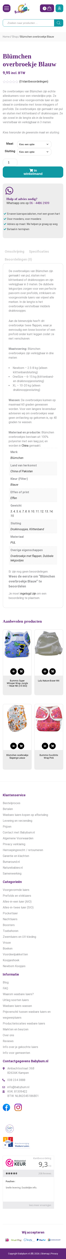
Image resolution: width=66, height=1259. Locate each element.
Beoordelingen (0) (18, 259)
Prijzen (7, 826)
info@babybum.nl (18, 1087)
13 (46, 511)
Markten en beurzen (15, 1029)
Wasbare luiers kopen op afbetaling (25, 815)
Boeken (7, 948)
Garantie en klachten (16, 856)
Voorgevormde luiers (16, 890)
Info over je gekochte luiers (20, 1047)
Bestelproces (11, 803)
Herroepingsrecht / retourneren (23, 850)
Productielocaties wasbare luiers (24, 1023)
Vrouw (7, 942)
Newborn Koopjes (14, 966)
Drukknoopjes (19, 529)
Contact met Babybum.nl (19, 832)
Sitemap (45, 1253)
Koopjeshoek (11, 960)
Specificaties (39, 251)
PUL (13, 542)
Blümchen (16, 458)
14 (51, 511)
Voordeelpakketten (15, 954)
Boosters (9, 925)
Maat (9, 143)
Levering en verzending (17, 820)
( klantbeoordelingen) (33, 81)
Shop (15, 36)
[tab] (14, 251)
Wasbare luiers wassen (17, 1006)
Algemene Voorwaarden (18, 838)
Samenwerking (12, 873)
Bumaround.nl (11, 862)
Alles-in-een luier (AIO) (17, 901)
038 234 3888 (16, 1080)
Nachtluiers (10, 919)
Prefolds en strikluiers (17, 895)
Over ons (8, 1035)
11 (37, 511)
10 (32, 511)
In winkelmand (33, 172)
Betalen (8, 809)
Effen (13, 498)
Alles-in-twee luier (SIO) (18, 907)
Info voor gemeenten (16, 1053)
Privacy (54, 1253)
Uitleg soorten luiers (16, 1000)
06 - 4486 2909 (39, 203)
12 (41, 511)
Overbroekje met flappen (26, 556)
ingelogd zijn (28, 593)
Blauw (14, 484)
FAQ (5, 988)
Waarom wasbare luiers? (18, 994)
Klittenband (36, 529)
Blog (6, 982)
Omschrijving (14, 251)
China (25, 445)
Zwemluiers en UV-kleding (19, 937)
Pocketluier (10, 913)
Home (6, 36)
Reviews (8, 1041)
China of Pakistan (21, 471)
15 (12, 516)
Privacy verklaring (14, 844)
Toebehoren (10, 931)
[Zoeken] (58, 23)
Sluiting (10, 151)
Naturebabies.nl (13, 867)
